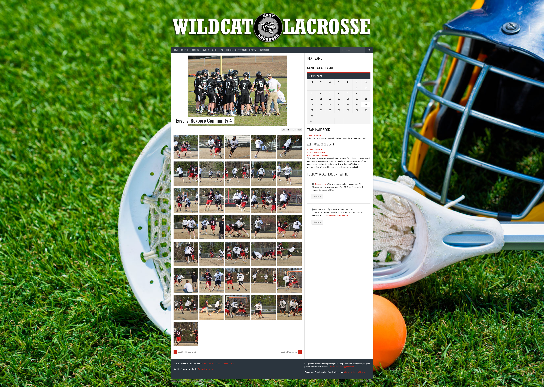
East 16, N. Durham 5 (185, 352)
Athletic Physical (314, 149)
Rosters (195, 49)
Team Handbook (314, 135)
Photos (229, 49)
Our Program (240, 49)
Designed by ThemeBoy (363, 381)
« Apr (311, 121)
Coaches (205, 49)
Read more (317, 196)
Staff (214, 49)
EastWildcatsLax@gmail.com (341, 366)
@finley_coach (321, 184)
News (221, 49)
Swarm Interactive (206, 369)
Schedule (185, 49)
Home (176, 49)
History (252, 49)
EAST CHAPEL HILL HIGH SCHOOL (218, 363)
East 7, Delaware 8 (291, 352)
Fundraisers (264, 49)
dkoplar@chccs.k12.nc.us (355, 372)
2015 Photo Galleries (291, 129)
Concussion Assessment (318, 155)
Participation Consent (317, 152)
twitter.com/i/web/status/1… (338, 215)
